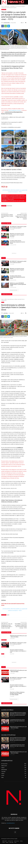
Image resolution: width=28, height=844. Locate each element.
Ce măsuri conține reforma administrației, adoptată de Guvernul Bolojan (17, 242)
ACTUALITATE (4, 230)
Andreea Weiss (7, 22)
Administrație (6, 6)
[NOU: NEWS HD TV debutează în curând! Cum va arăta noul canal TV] (5, 228)
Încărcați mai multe (13, 290)
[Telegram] (8, 26)
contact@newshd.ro (10, 823)
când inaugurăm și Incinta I (15, 110)
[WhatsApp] (5, 26)
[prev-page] (2, 247)
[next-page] (4, 247)
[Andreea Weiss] (2, 22)
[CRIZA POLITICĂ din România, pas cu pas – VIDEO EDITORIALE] (5, 728)
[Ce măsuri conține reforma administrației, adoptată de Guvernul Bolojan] (5, 242)
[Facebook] (2, 26)
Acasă (2, 6)
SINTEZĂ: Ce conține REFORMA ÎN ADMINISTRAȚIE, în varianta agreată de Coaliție (18, 284)
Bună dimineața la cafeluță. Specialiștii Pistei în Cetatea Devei (7, 216)
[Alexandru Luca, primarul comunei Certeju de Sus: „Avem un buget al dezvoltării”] (5, 235)
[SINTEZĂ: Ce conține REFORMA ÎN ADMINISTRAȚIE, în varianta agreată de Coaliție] (5, 285)
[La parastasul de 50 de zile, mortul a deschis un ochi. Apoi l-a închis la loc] (5, 721)
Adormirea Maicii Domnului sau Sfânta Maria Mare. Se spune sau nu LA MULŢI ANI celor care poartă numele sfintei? (18, 714)
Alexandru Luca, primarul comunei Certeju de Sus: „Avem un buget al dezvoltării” (17, 235)
